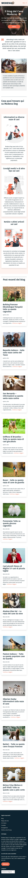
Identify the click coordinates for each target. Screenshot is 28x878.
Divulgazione (4, 827)
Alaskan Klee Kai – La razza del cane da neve (13, 612)
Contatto (3, 825)
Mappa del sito (5, 820)
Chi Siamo (3, 823)
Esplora (14, 26)
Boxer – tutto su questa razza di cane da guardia (13, 481)
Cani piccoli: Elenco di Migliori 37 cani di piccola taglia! (14, 568)
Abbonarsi (5, 864)
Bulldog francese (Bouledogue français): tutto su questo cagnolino (13, 308)
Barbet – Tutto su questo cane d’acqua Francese (14, 745)
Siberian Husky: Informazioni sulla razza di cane (13, 701)
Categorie (3, 868)
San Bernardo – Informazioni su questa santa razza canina (13, 395)
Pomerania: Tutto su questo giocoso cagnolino (11, 523)
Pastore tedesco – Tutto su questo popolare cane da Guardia (14, 656)
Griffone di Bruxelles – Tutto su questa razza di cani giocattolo (13, 439)
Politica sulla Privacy (6, 830)
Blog (2, 818)
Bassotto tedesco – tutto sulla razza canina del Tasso (13, 352)
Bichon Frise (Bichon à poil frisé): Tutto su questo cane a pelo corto (14, 787)
